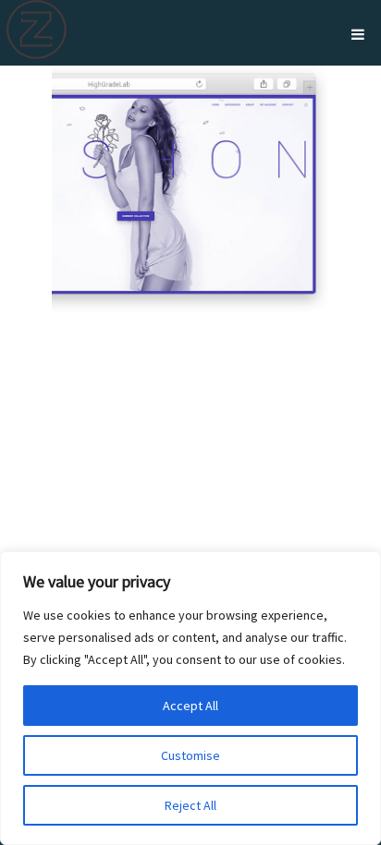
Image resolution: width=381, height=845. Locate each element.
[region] (190, 698)
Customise (190, 755)
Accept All (190, 705)
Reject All (190, 805)
